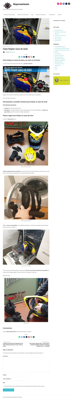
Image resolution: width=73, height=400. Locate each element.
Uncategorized (58, 65)
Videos (56, 69)
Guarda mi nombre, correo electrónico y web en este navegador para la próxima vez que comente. (24, 386)
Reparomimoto (21, 4)
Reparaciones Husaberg (60, 58)
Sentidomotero (58, 40)
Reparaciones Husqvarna (60, 60)
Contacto (59, 14)
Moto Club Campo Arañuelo (60, 32)
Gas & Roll (57, 33)
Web (4, 382)
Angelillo (13, 52)
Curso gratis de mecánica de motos (62, 48)
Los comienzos (52, 14)
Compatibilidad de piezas (60, 46)
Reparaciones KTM (58, 62)
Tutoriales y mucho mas (41, 14)
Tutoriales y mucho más (59, 64)
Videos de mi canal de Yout (23, 14)
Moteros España (58, 39)
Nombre (5, 375)
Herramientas (57, 53)
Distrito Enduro (58, 37)
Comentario (5, 356)
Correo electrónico (7, 379)
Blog (32, 14)
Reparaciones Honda (59, 57)
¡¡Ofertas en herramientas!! (9, 14)
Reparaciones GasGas (59, 55)
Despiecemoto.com (59, 30)
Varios (11, 46)
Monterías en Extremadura (60, 35)
